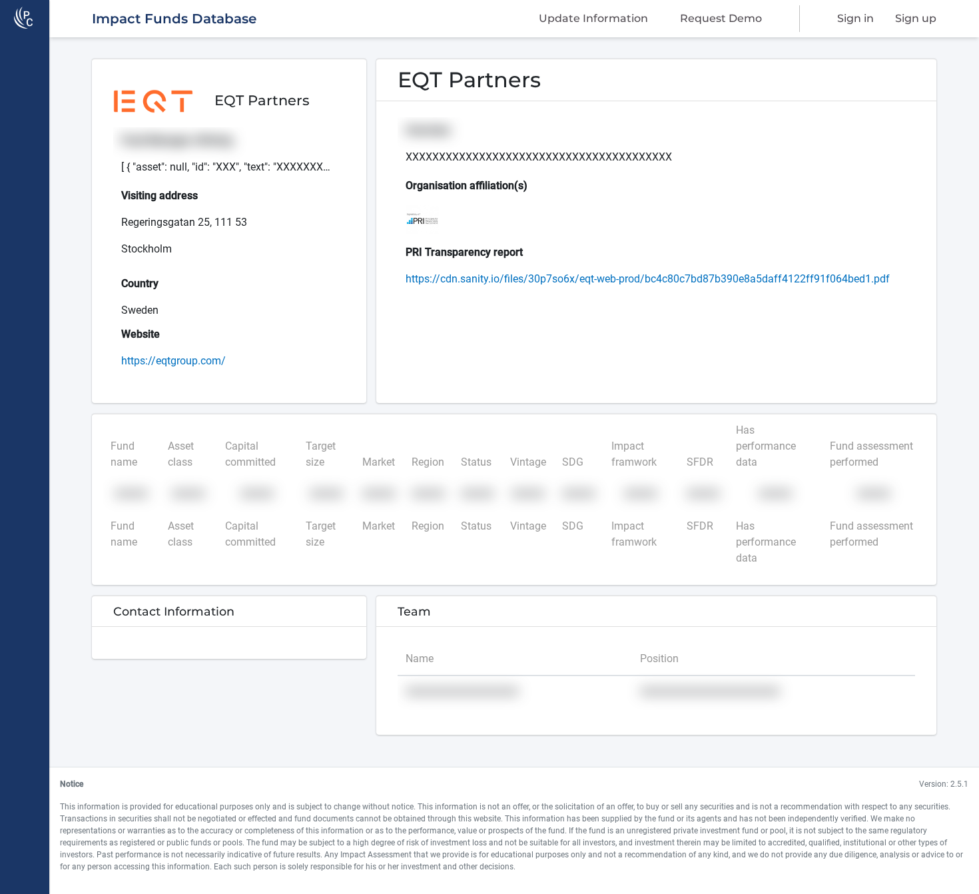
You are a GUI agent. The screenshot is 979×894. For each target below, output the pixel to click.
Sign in (855, 18)
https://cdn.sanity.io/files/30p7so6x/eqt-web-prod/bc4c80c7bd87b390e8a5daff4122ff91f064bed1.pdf (648, 278)
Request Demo (721, 18)
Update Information (593, 18)
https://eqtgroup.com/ (173, 360)
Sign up (915, 18)
